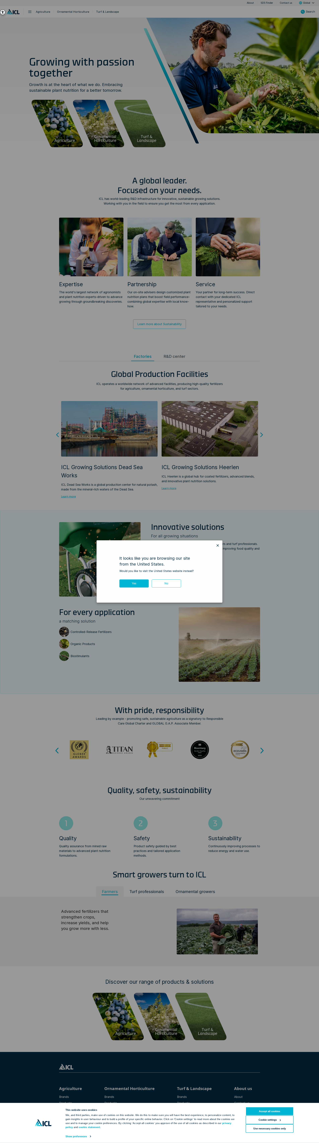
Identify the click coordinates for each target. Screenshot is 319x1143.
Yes (134, 583)
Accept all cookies (269, 1111)
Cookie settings (268, 1119)
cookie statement (89, 1127)
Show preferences (76, 1136)
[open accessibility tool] (2, 12)
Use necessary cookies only (269, 1128)
